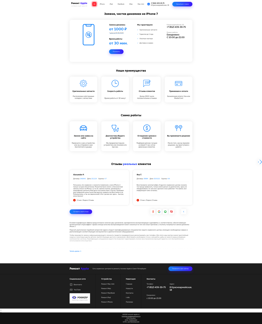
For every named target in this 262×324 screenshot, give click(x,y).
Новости (129, 288)
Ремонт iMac (106, 288)
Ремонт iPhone (107, 302)
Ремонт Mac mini (107, 284)
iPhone (102, 4)
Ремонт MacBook (108, 293)
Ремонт (79, 4)
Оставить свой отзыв (80, 212)
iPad (111, 4)
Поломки (129, 302)
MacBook (121, 4)
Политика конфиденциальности (131, 316)
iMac (131, 4)
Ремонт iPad (106, 297)
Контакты (129, 293)
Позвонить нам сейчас (180, 269)
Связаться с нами (182, 4)
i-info (128, 297)
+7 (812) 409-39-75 (157, 3)
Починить (116, 52)
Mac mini (141, 4)
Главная (129, 284)
